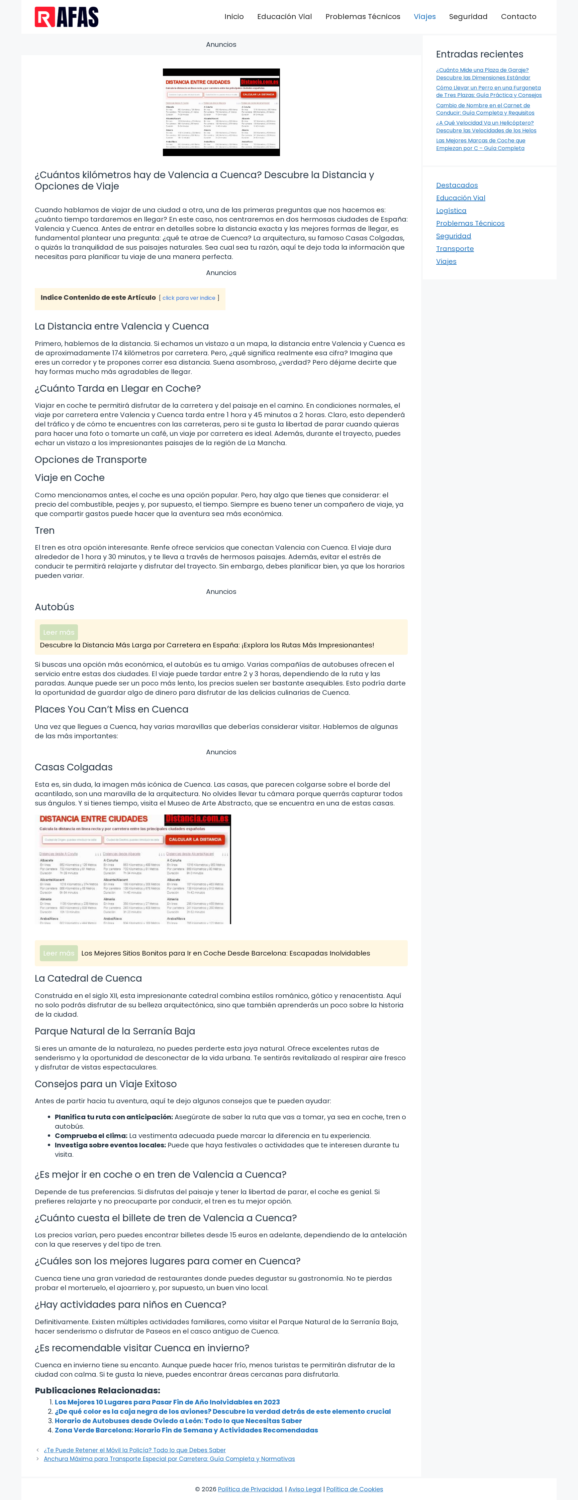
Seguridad (468, 16)
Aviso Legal (304, 1489)
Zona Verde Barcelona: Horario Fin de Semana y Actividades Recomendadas (186, 1430)
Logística (451, 210)
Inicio (234, 16)
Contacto (519, 16)
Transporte (455, 248)
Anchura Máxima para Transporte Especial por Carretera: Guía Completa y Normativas (169, 1459)
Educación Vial (284, 16)
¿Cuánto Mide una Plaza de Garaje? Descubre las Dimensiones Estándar (483, 73)
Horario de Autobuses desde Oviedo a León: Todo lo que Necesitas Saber (178, 1420)
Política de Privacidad (250, 1489)
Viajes (425, 16)
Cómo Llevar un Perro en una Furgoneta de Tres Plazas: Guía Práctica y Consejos (489, 91)
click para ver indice (189, 298)
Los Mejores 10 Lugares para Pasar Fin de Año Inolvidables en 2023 (167, 1402)
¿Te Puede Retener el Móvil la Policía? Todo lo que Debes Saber (135, 1450)
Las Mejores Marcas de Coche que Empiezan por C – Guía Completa (480, 144)
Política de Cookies (354, 1489)
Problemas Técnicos (362, 16)
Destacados (457, 185)
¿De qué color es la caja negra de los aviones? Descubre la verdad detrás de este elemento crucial (223, 1411)
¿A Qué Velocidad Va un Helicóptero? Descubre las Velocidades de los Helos (486, 126)
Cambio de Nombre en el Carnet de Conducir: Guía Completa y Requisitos (485, 109)
